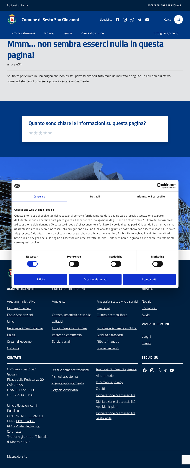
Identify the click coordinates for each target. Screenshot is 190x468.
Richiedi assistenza (64, 376)
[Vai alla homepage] (14, 19)
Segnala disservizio (64, 389)
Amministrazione (23, 33)
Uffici (10, 321)
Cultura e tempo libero (112, 314)
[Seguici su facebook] (116, 19)
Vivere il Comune (156, 324)
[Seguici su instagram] (123, 19)
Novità (49, 33)
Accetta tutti (149, 279)
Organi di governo (19, 341)
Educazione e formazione (69, 328)
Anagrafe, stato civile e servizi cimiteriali (117, 305)
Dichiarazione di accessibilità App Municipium (115, 404)
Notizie (146, 301)
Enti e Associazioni (20, 314)
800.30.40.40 (25, 420)
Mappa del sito (17, 456)
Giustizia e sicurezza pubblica (117, 328)
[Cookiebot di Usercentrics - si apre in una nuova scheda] (159, 186)
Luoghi (146, 336)
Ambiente (58, 301)
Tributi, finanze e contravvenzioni (108, 345)
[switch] (74, 264)
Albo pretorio (105, 375)
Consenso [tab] (39, 196)
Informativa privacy (109, 382)
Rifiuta (41, 279)
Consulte (13, 348)
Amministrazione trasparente (116, 369)
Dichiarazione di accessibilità (115, 395)
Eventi (146, 343)
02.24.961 (36, 415)
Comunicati (149, 308)
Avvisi (146, 314)
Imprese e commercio (67, 334)
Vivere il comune (92, 33)
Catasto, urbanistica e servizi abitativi (71, 318)
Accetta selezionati (95, 279)
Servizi (67, 33)
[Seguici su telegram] (138, 19)
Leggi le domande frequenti (70, 369)
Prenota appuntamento (67, 383)
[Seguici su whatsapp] (131, 19)
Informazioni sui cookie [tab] (151, 196)
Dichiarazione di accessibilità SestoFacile (115, 416)
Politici (11, 334)
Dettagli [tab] (95, 196)
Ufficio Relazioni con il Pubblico (22, 408)
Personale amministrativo (25, 328)
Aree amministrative (21, 301)
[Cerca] (178, 19)
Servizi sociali (61, 341)
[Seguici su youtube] (145, 19)
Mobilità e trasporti (110, 334)
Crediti (100, 388)
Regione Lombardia (17, 5)
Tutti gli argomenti (165, 33)
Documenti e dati (19, 308)
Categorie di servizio (69, 288)
